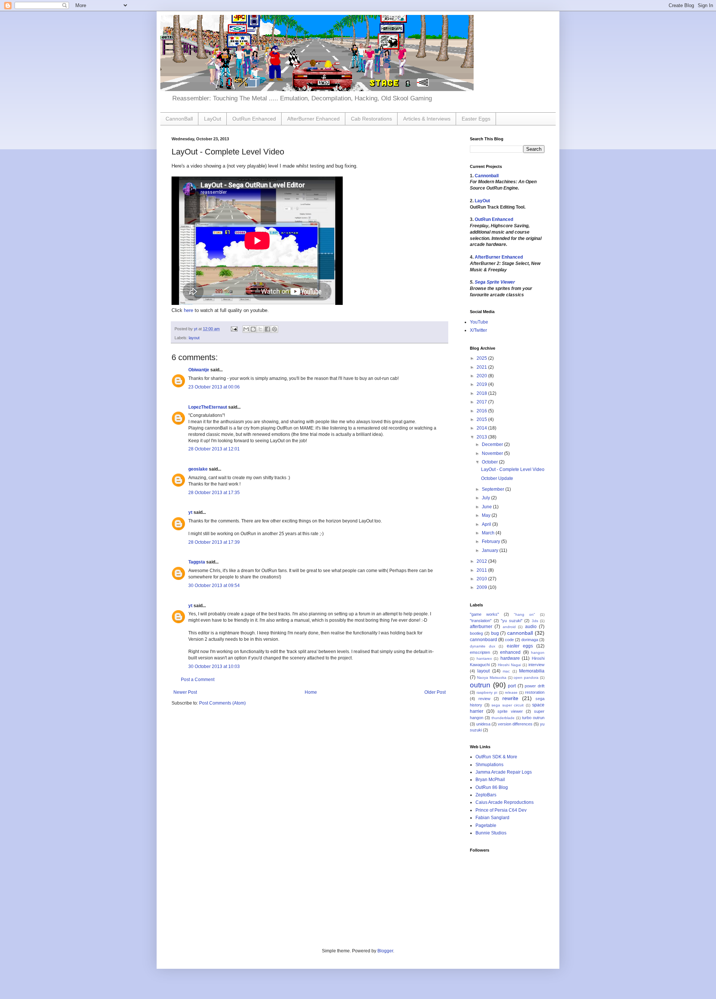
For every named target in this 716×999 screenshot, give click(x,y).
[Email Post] (234, 329)
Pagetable (485, 825)
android (509, 627)
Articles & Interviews (426, 119)
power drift (534, 686)
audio (531, 626)
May (487, 515)
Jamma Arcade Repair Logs (503, 772)
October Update (497, 478)
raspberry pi (487, 692)
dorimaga (529, 639)
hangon (537, 652)
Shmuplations (489, 764)
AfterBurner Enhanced (313, 119)
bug (495, 633)
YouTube (479, 322)
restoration (534, 692)
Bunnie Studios (490, 833)
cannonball (520, 633)
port (512, 686)
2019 (482, 384)
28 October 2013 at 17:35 (214, 492)
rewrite (510, 698)
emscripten (480, 652)
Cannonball (487, 175)
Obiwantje (198, 369)
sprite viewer (509, 711)
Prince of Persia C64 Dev (501, 810)
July (486, 497)
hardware (510, 658)
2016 (482, 410)
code (509, 639)
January (490, 550)
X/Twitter (478, 330)
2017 (482, 402)
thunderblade (503, 718)
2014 (482, 428)
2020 (482, 375)
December (493, 444)
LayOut (212, 119)
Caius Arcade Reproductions (504, 802)
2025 (482, 358)
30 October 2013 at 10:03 (214, 666)
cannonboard (483, 639)
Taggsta (196, 562)
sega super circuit (508, 705)
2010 (482, 578)
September (493, 489)
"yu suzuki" (511, 620)
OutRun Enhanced (254, 119)
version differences (515, 724)
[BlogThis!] (253, 329)
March (489, 533)
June (487, 506)
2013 (482, 437)
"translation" (481, 620)
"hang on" (524, 614)
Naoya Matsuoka (491, 677)
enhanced (510, 652)
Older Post (435, 692)
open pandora (526, 677)
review (484, 698)
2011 (482, 570)
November (493, 453)
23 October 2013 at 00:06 (214, 387)
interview (536, 664)
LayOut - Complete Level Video (512, 469)
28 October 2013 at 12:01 (214, 449)
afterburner (481, 626)
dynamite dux (482, 646)
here (188, 310)
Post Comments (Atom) (222, 703)
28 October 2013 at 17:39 (214, 542)
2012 (482, 561)
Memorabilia (531, 671)
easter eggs (520, 646)
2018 (482, 393)
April (487, 524)
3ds (535, 621)
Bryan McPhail (490, 779)
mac (506, 671)
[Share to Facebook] (267, 329)
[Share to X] (260, 329)
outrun (480, 685)
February (491, 541)
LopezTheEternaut (207, 407)
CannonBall (179, 119)
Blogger (385, 950)
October (490, 462)
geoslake (198, 469)
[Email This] (246, 329)
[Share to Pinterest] (274, 329)
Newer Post (185, 692)
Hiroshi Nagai (509, 665)
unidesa (483, 724)
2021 (482, 367)
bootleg (476, 633)
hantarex (484, 658)
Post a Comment (197, 679)
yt (190, 512)
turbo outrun (533, 717)
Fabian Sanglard (492, 817)
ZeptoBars (485, 794)
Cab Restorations (371, 119)
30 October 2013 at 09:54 (214, 585)
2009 (482, 587)
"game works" (484, 614)
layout (194, 337)
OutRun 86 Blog (491, 787)
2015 (482, 419)
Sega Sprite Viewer (495, 282)
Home (311, 692)
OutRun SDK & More (496, 756)
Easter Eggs (476, 119)
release (511, 692)
